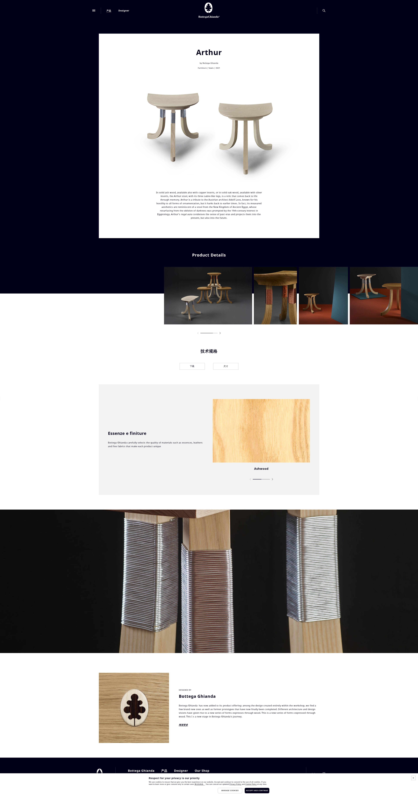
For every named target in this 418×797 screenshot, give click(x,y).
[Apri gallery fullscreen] (208, 295)
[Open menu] (93, 10)
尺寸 (226, 366)
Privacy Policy (235, 784)
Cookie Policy (251, 784)
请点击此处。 (200, 784)
